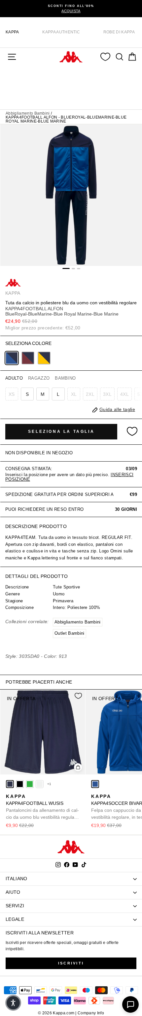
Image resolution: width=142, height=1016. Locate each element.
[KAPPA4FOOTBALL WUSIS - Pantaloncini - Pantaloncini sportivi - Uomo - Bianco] (40, 784)
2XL (90, 394)
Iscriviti (71, 963)
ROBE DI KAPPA (119, 32)
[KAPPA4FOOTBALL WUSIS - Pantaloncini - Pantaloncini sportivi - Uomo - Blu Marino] (10, 784)
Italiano (16, 878)
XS (12, 394)
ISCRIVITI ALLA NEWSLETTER (40, 932)
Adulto (14, 378)
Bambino (65, 378)
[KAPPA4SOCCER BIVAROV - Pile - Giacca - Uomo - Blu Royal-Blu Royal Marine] (95, 784)
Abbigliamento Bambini (28, 113)
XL (74, 394)
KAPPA (12, 32)
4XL (124, 394)
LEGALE (15, 919)
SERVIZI (15, 905)
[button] (13, 1003)
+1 (49, 784)
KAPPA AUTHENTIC (61, 32)
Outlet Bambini (69, 633)
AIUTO (13, 892)
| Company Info (89, 1013)
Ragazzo (39, 378)
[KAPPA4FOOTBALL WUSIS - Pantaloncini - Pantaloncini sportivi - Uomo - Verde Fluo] (30, 784)
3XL (107, 394)
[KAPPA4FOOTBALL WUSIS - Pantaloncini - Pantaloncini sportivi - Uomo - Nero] (20, 784)
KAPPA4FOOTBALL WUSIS (42, 807)
